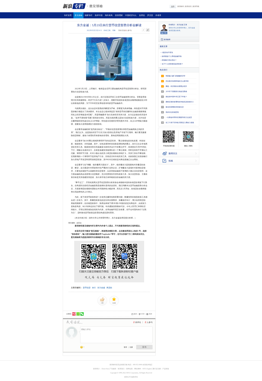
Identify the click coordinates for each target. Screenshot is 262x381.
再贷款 (109, 288)
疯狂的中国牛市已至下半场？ (176, 97)
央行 (94, 288)
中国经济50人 (131, 15)
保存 (135, 314)
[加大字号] (147, 30)
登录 (125, 347)
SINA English (147, 369)
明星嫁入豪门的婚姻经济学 (175, 76)
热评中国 (98, 15)
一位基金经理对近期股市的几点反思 (179, 117)
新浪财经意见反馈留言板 (119, 365)
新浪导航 (196, 6)
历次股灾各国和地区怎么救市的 (177, 81)
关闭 (150, 314)
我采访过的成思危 (172, 112)
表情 (83, 347)
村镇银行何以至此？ (169, 60)
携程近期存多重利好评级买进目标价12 (179, 102)
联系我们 (121, 369)
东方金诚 (101, 288)
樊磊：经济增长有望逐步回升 (176, 86)
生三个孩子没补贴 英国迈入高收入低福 (180, 123)
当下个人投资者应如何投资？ (172, 64)
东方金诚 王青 (182, 25)
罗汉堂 (150, 15)
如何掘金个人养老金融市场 (171, 56)
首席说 (142, 15)
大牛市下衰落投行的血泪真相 (176, 91)
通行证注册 (157, 369)
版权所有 (134, 377)
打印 (143, 314)
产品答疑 (165, 369)
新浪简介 (96, 369)
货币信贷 (86, 288)
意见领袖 (78, 15)
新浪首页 (188, 6)
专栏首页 (68, 15)
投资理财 (119, 15)
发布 (144, 347)
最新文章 (163, 46)
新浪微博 (167, 39)
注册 (131, 347)
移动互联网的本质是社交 (175, 107)
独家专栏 (88, 15)
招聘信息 (129, 369)
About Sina (105, 369)
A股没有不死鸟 (167, 52)
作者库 (158, 15)
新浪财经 (180, 6)
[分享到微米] (74, 314)
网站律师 (137, 369)
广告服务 (113, 369)
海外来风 (109, 15)
